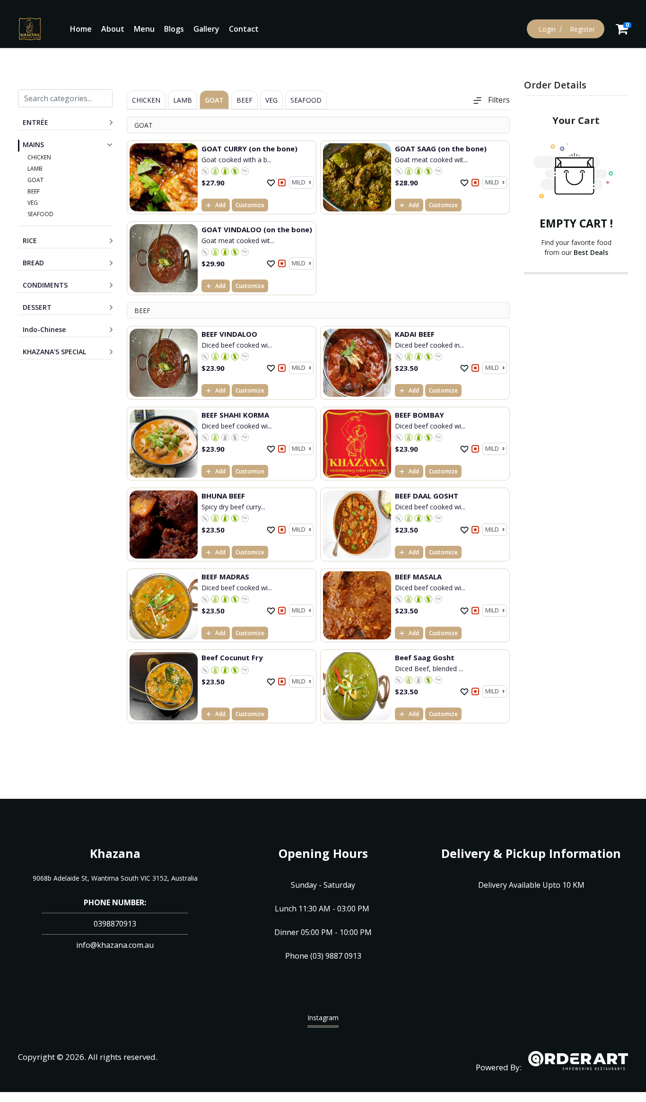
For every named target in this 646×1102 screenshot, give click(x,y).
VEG (32, 203)
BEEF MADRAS (225, 576)
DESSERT (37, 307)
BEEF (33, 191)
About (112, 29)
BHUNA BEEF (223, 495)
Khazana (115, 853)
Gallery (206, 29)
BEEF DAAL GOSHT (426, 495)
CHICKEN (39, 157)
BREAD (33, 262)
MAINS (33, 144)
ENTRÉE (35, 122)
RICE (30, 240)
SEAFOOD (40, 214)
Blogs (174, 29)
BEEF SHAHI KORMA (235, 415)
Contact (244, 29)
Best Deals (591, 252)
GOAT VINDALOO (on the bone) (256, 229)
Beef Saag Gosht (424, 657)
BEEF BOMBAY (419, 415)
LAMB (35, 169)
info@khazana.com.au (115, 945)
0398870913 (115, 923)
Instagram (323, 1017)
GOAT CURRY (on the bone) (249, 148)
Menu (144, 29)
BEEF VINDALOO (229, 334)
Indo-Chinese (44, 329)
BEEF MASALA (418, 576)
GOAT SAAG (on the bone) (441, 148)
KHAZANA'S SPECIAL (54, 351)
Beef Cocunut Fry (232, 657)
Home (81, 29)
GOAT (35, 180)
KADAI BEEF (415, 334)
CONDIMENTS (45, 284)
